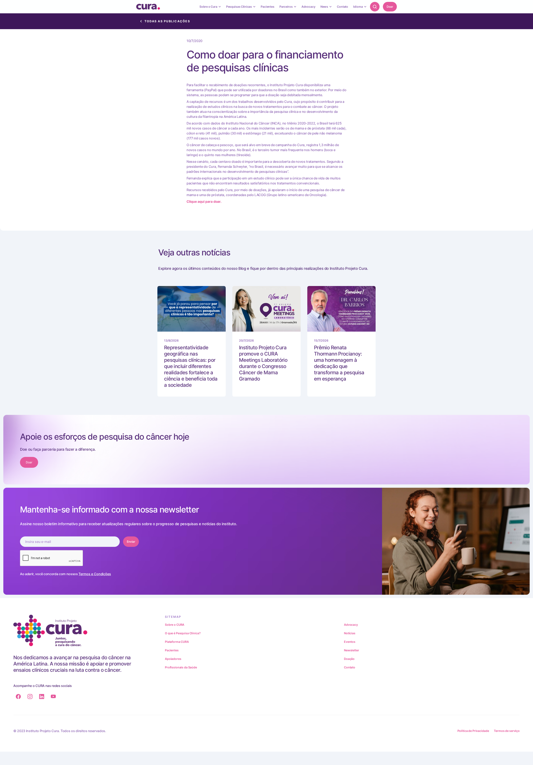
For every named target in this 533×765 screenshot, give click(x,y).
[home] (148, 7)
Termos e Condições (94, 574)
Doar (390, 6)
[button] (210, 6)
